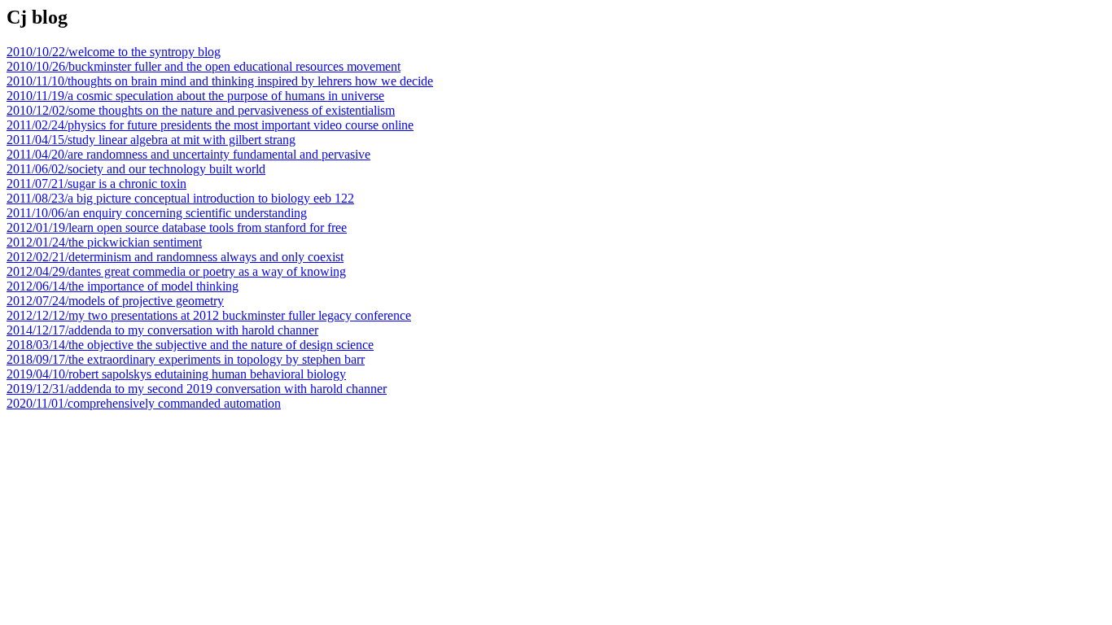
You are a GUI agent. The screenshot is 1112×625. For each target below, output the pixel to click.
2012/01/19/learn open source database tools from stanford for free (177, 227)
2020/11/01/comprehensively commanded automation (144, 403)
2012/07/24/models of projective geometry (115, 301)
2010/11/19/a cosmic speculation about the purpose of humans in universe (195, 96)
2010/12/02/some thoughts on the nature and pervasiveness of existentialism (201, 110)
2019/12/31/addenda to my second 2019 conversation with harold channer (197, 389)
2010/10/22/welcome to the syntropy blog (114, 52)
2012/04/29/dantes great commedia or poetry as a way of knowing (176, 271)
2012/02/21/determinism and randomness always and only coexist (175, 257)
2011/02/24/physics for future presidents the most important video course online (210, 125)
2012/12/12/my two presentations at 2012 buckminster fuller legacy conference (209, 315)
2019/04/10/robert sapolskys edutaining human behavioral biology (176, 374)
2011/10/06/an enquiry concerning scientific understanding (157, 213)
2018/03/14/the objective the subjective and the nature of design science (190, 345)
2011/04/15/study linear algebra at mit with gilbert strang (151, 139)
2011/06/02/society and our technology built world (136, 169)
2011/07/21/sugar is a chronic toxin (96, 183)
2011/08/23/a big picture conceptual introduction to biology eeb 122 (180, 198)
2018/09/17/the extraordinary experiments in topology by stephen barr (186, 359)
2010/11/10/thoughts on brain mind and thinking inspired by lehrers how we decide (220, 81)
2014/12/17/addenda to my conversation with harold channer (162, 330)
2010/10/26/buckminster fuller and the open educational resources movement (204, 66)
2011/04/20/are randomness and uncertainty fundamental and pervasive (188, 154)
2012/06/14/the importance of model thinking (123, 286)
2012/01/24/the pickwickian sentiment (104, 242)
